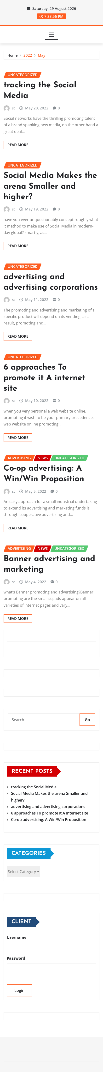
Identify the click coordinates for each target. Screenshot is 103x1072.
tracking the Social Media (34, 787)
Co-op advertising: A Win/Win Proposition (48, 819)
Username (16, 937)
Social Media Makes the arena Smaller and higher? (50, 186)
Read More (17, 144)
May (41, 55)
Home (12, 55)
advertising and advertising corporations (48, 806)
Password (16, 958)
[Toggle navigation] (51, 35)
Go (87, 719)
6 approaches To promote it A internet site (44, 378)
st (13, 108)
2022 (27, 55)
